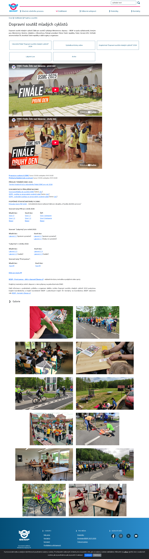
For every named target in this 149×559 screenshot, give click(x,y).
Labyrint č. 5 (13, 251)
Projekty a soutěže (30, 18)
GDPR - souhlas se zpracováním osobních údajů (25, 194)
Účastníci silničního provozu (32, 11)
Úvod (10, 18)
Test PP (11, 266)
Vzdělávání (62, 11)
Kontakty (136, 11)
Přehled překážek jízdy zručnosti (21, 178)
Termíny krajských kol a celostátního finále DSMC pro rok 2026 (31, 184)
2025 (25, 204)
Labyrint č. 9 (38, 251)
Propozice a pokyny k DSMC (19, 175)
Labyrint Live (30, 56)
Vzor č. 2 (12, 218)
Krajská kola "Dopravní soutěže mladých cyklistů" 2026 (118, 45)
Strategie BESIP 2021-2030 (86, 538)
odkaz (126, 552)
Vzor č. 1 (28, 215)
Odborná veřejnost (88, 11)
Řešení (11, 221)
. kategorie (47, 215)
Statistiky (114, 11)
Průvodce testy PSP (16, 204)
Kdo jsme (47, 535)
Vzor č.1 (11, 215)
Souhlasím (88, 555)
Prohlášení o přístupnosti (52, 545)
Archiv (74, 56)
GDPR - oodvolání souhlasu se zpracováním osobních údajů (29, 196)
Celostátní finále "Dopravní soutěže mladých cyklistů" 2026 (30, 45)
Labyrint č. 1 (13, 236)
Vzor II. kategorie (46, 218)
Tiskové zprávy (82, 542)
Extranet (47, 542)
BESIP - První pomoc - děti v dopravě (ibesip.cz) (26, 279)
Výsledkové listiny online (74, 45)
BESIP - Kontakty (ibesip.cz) (21, 293)
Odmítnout (97, 555)
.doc (40, 192)
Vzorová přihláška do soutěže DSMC (21, 192)
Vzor (42, 215)
